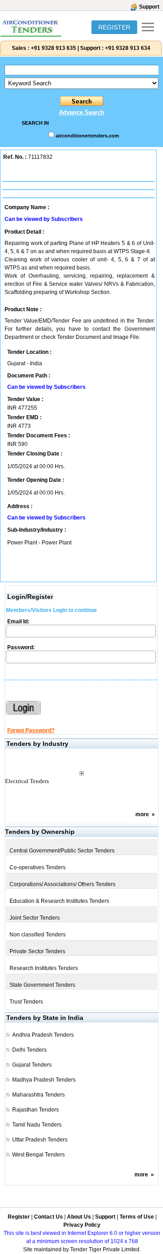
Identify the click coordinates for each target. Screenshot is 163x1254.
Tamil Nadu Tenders (37, 1125)
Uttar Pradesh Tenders (39, 1139)
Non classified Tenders (38, 934)
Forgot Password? (30, 730)
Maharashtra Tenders (38, 1095)
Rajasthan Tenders (35, 1110)
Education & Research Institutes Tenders (59, 901)
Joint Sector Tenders (35, 918)
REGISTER (114, 27)
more (142, 814)
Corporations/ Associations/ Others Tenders (62, 884)
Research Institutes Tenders (44, 968)
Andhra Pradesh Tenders (43, 1035)
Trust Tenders (26, 1002)
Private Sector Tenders (37, 951)
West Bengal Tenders (38, 1154)
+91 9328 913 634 (127, 48)
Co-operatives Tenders (38, 867)
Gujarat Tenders (32, 1065)
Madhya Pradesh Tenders (44, 1080)
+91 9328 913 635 (52, 48)
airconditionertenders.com (87, 135)
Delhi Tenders (29, 1050)
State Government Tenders (42, 985)
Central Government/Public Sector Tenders (62, 850)
